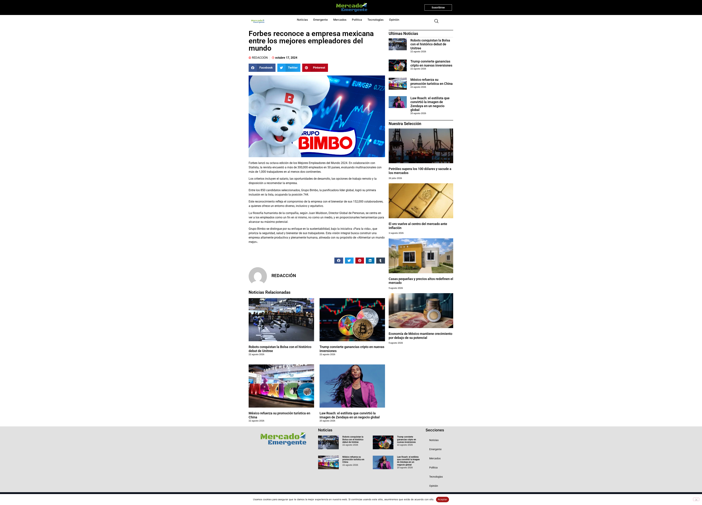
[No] (696, 499)
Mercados (339, 19)
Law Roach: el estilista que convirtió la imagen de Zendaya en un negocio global (350, 415)
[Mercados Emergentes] (350, 7)
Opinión (394, 19)
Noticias (302, 19)
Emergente (320, 19)
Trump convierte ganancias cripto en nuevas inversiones (431, 63)
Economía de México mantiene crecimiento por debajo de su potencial (420, 336)
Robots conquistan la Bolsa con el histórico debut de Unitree (430, 44)
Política (357, 19)
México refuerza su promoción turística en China (431, 82)
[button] (435, 21)
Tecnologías (375, 19)
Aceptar (442, 499)
